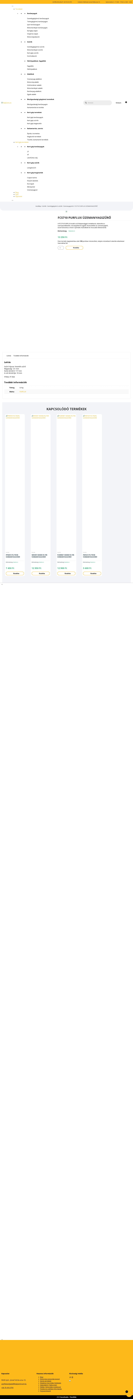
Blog (17, 192)
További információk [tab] (21, 356)
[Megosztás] (127, 2)
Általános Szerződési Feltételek (50, 1383)
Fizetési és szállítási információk (51, 1389)
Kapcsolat (18, 196)
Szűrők (44, 206)
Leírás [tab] (9, 356)
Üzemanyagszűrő (68, 206)
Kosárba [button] (16, 573)
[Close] (12, 200)
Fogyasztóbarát (45, 1391)
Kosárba (76, 248)
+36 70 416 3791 (7, 1388)
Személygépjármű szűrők (54, 206)
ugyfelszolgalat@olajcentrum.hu (14, 1384)
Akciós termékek (45, 1381)
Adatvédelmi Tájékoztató (48, 1385)
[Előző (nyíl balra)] (3, 699)
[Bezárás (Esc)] (131, 2)
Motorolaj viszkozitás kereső (50, 1379)
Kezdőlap (38, 206)
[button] (2, 584)
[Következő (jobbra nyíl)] (130, 699)
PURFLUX (23, 392)
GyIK (16, 194)
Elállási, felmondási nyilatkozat (50, 1387)
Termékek (18, 9)
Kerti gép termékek (21, 142)
